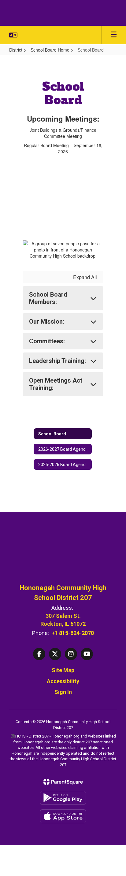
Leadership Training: (57, 360)
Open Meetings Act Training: (55, 384)
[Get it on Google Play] (63, 798)
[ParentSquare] (63, 781)
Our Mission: (46, 321)
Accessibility (63, 681)
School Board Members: (48, 298)
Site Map (63, 670)
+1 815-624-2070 (73, 633)
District (15, 50)
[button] (13, 35)
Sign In (63, 692)
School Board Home (50, 50)
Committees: (47, 341)
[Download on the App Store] (63, 816)
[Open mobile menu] (114, 35)
